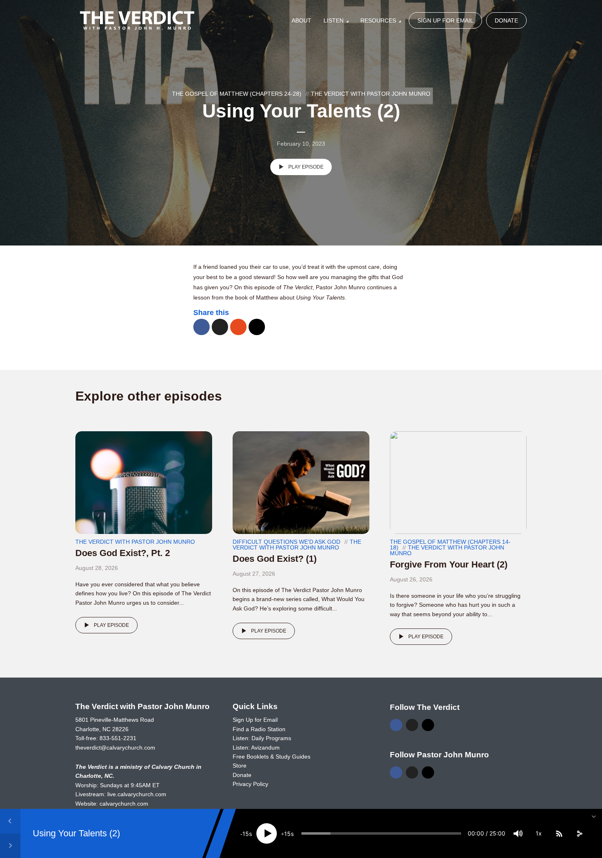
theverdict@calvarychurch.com (115, 747)
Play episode (306, 167)
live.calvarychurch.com (136, 794)
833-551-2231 (118, 738)
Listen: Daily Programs (262, 738)
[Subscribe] (559, 833)
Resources (378, 20)
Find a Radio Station (259, 729)
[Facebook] (396, 725)
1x (539, 833)
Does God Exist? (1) (275, 559)
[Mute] (518, 833)
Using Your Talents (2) (76, 833)
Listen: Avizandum (256, 747)
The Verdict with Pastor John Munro (370, 93)
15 (245, 833)
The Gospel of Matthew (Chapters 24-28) (236, 93)
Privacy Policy (250, 784)
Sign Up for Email (445, 20)
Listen (334, 20)
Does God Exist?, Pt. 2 (122, 553)
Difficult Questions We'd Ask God (286, 541)
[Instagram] (428, 725)
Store (240, 765)
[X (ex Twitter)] (412, 725)
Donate (506, 20)
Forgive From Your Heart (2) (448, 564)
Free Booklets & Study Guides (271, 756)
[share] (579, 833)
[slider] (381, 833)
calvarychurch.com (124, 803)
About (301, 20)
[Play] (266, 833)
